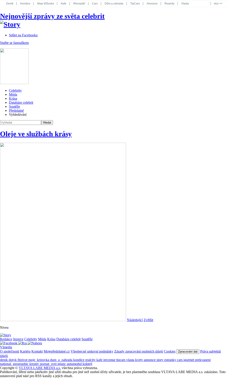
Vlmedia (6, 347)
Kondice (25, 3)
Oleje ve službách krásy (36, 134)
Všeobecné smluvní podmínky (92, 351)
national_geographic (14, 364)
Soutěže (14, 106)
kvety (139, 360)
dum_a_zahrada (61, 360)
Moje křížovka (45, 3)
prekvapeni (203, 360)
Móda (13, 94)
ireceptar (109, 360)
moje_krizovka (39, 360)
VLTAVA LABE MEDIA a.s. (40, 368)
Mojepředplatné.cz (57, 351)
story (160, 360)
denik (4, 360)
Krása (13, 98)
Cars (95, 3)
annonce (150, 360)
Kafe (63, 3)
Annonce (152, 3)
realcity (90, 360)
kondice (79, 360)
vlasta (130, 360)
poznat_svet (48, 364)
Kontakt (37, 351)
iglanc (62, 364)
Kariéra (25, 351)
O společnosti (9, 351)
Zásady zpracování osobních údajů (138, 351)
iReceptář (79, 3)
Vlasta (185, 3)
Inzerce (18, 339)
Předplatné (16, 110)
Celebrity (15, 90)
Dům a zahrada (114, 3)
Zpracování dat (187, 351)
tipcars (121, 360)
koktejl (87, 364)
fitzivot (23, 360)
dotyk (13, 360)
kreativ (34, 364)
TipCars (135, 3)
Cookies (169, 351)
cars (180, 360)
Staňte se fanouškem (14, 43)
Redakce (6, 339)
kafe (99, 360)
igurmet (189, 360)
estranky (170, 360)
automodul (75, 364)
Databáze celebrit (21, 102)
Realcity (169, 3)
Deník (9, 3)
